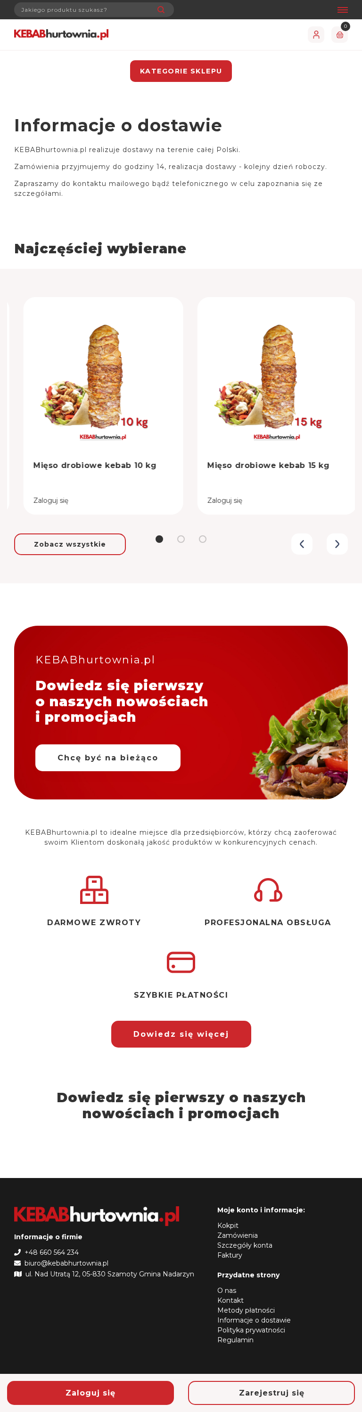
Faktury (229, 1255)
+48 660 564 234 (50, 1252)
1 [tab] (159, 539)
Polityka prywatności (251, 1330)
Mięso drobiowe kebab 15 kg (259, 465)
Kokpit (228, 1225)
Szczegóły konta (244, 1245)
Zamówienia (237, 1235)
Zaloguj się (90, 1392)
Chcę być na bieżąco (108, 757)
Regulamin (235, 1340)
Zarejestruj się (271, 1392)
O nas (226, 1290)
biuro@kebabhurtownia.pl (64, 1263)
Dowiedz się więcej (181, 1034)
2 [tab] (181, 539)
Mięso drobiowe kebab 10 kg (86, 465)
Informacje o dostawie (254, 1320)
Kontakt (230, 1300)
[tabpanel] (94, 399)
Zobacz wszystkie (70, 544)
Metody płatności (246, 1310)
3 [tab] (202, 539)
